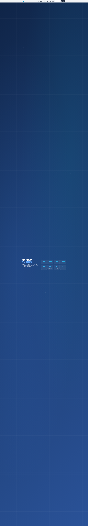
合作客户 (47, 1)
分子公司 (44, 1)
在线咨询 (62, 1)
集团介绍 (53, 1)
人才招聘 (50, 1)
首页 (38, 1)
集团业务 (41, 1)
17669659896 (58, 1)
